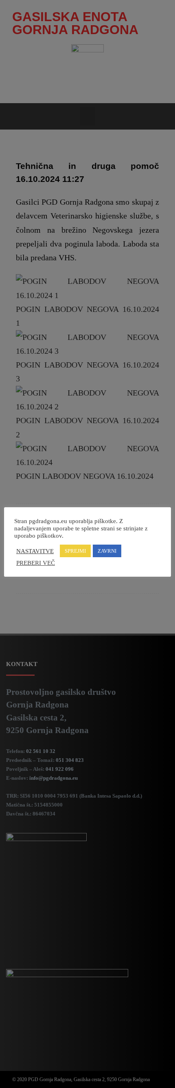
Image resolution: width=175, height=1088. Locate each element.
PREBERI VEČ (35, 563)
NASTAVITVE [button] (35, 551)
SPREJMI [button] (75, 551)
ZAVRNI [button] (107, 551)
